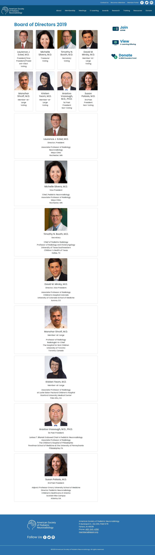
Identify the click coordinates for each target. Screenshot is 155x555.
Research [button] (116, 10)
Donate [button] (149, 10)
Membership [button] (70, 10)
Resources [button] (138, 10)
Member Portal (132, 3)
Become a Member (118, 3)
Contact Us (104, 3)
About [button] (58, 10)
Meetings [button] (82, 10)
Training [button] (126, 10)
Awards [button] (105, 10)
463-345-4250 (92, 529)
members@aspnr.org (88, 532)
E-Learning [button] (94, 10)
